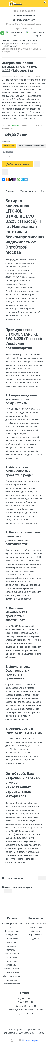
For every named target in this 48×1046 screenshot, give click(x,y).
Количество (7, 152)
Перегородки (12, 938)
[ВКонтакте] (3, 179)
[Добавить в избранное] (37, 164)
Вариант (6, 141)
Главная (5, 41)
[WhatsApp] (18, 179)
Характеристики (28, 191)
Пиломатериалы (12, 983)
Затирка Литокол (29, 43)
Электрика (12, 957)
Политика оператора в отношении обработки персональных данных (36, 931)
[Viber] (15, 34)
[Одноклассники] (7, 179)
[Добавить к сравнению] (5, 172)
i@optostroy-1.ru (24, 28)
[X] (11, 179)
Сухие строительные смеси (25, 41)
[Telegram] (37, 34)
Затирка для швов (10, 43)
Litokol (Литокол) (9, 46)
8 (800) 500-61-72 (24, 20)
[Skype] (22, 179)
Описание (10, 191)
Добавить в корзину (17, 164)
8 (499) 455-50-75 (24, 15)
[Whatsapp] (2, 34)
